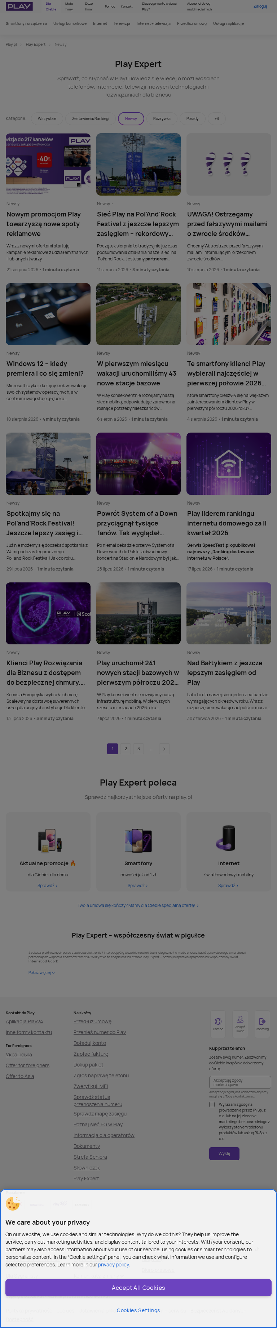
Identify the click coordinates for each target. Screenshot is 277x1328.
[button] (12, 1204)
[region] (138, 1258)
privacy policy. (114, 1264)
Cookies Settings (138, 1310)
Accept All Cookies (138, 1288)
